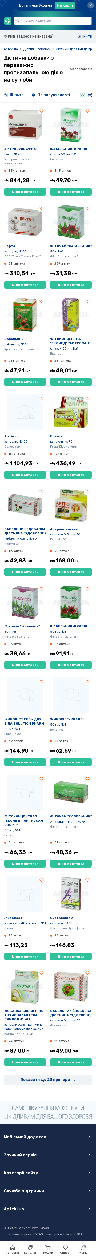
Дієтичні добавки (36, 49)
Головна (12, 1252)
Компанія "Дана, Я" (18, 1034)
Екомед (55, 353)
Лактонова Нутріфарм (67, 928)
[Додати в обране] (41, 111)
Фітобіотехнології (64, 256)
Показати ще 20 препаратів (48, 1080)
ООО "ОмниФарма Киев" (22, 256)
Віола (8, 928)
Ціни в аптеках (25, 192)
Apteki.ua (11, 49)
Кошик (48, 1252)
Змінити (85, 36)
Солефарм (12, 446)
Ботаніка (57, 159)
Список (65, 1252)
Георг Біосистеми (63, 446)
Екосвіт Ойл (59, 539)
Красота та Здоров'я (20, 349)
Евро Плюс (12, 734)
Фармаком (12, 544)
